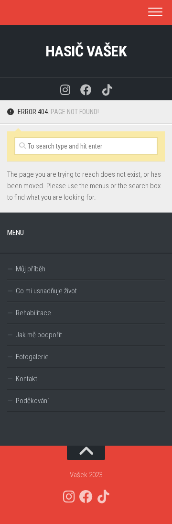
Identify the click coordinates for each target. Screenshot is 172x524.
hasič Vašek (86, 51)
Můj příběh (30, 269)
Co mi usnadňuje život (46, 291)
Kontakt (26, 378)
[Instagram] (64, 89)
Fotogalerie (32, 357)
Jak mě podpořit (39, 335)
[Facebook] (86, 89)
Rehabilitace (33, 313)
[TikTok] (107, 89)
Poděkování (32, 400)
